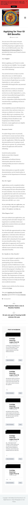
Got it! (13, 6)
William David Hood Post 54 (17, 497)
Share (20, 360)
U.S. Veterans (22, 294)
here (10, 288)
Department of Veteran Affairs (11, 50)
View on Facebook (10, 360)
